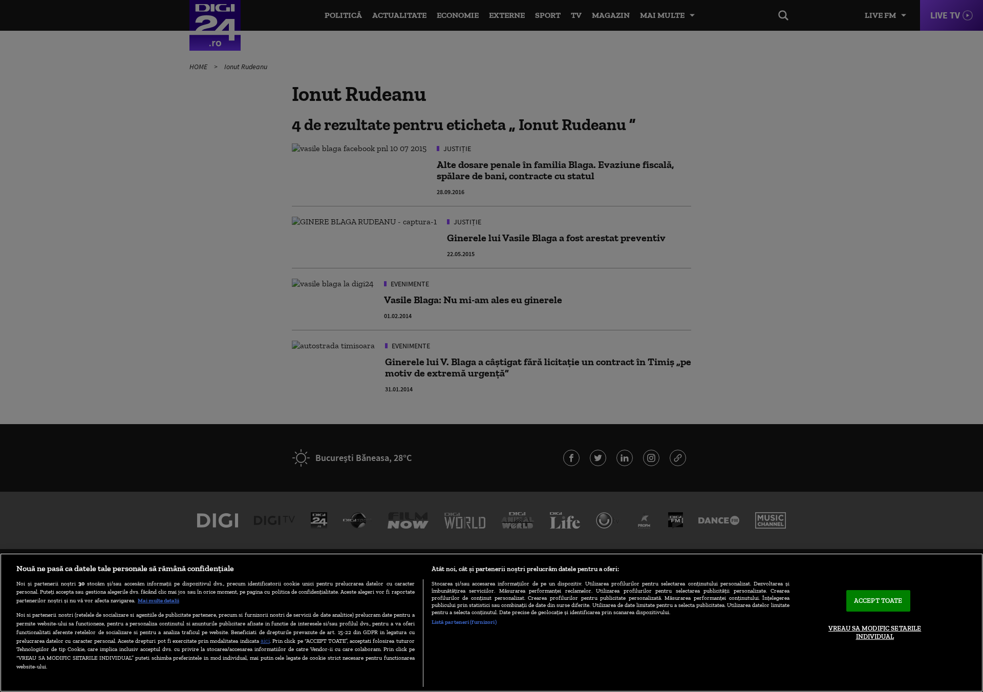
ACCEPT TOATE (878, 601)
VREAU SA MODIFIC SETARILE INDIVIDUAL (874, 632)
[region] (491, 622)
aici (265, 640)
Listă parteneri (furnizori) (464, 621)
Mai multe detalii (158, 600)
